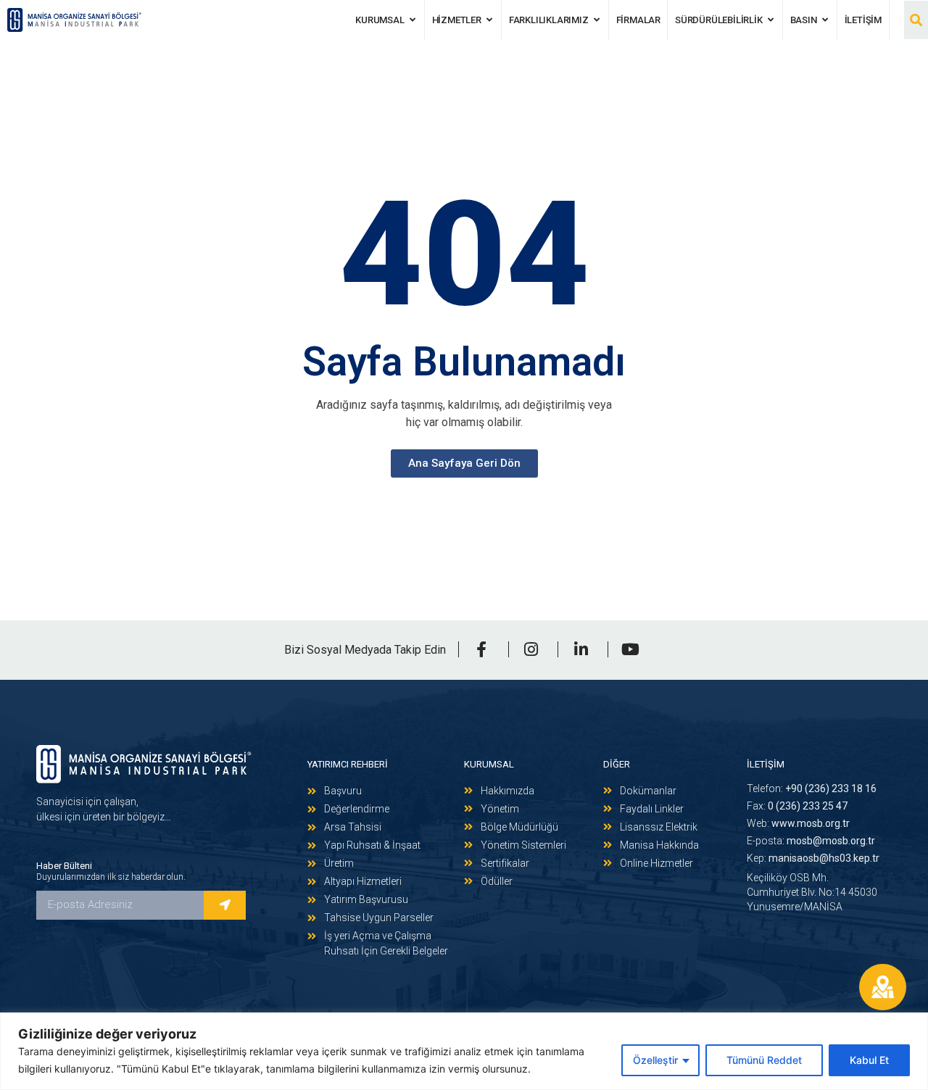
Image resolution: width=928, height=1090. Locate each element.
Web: (798, 823)
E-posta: (811, 840)
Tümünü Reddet (764, 1060)
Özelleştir (655, 1060)
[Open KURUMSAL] (413, 20)
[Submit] (225, 905)
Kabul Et (869, 1060)
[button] (916, 20)
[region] (464, 1051)
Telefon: (812, 788)
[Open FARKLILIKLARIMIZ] (597, 20)
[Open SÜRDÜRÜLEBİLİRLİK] (771, 20)
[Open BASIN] (825, 20)
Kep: (813, 858)
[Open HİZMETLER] (489, 20)
